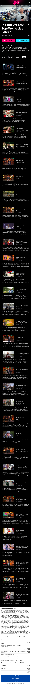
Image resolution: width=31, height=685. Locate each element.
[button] (1, 6)
